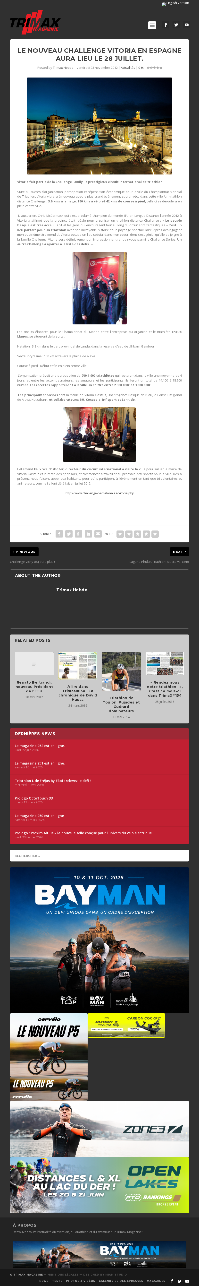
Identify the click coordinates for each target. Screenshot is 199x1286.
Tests (57, 1281)
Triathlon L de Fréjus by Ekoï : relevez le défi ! (53, 781)
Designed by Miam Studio (105, 1274)
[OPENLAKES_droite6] (99, 1211)
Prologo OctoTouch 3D (34, 798)
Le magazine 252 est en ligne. (40, 746)
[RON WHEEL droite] (126, 1035)
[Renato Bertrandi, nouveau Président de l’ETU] (34, 663)
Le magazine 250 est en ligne (39, 816)
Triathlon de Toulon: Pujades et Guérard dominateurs (121, 704)
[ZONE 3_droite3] (99, 1155)
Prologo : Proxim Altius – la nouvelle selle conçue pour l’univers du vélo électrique (83, 833)
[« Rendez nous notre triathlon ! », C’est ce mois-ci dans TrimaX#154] (165, 663)
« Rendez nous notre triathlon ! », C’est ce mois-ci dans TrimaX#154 (165, 689)
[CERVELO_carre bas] (49, 1074)
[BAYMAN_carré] (99, 1010)
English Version (177, 2)
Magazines (156, 1281)
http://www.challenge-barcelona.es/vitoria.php (100, 493)
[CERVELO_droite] (49, 1098)
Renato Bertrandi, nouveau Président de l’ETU (34, 686)
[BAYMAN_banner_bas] (99, 1267)
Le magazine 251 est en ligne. (40, 763)
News (44, 1281)
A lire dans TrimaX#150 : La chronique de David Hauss (77, 693)
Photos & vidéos (80, 1281)
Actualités (128, 67)
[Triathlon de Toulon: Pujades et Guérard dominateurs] (121, 671)
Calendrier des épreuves (121, 1281)
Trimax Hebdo (63, 67)
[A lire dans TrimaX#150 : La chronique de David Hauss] (77, 665)
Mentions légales (63, 1274)
